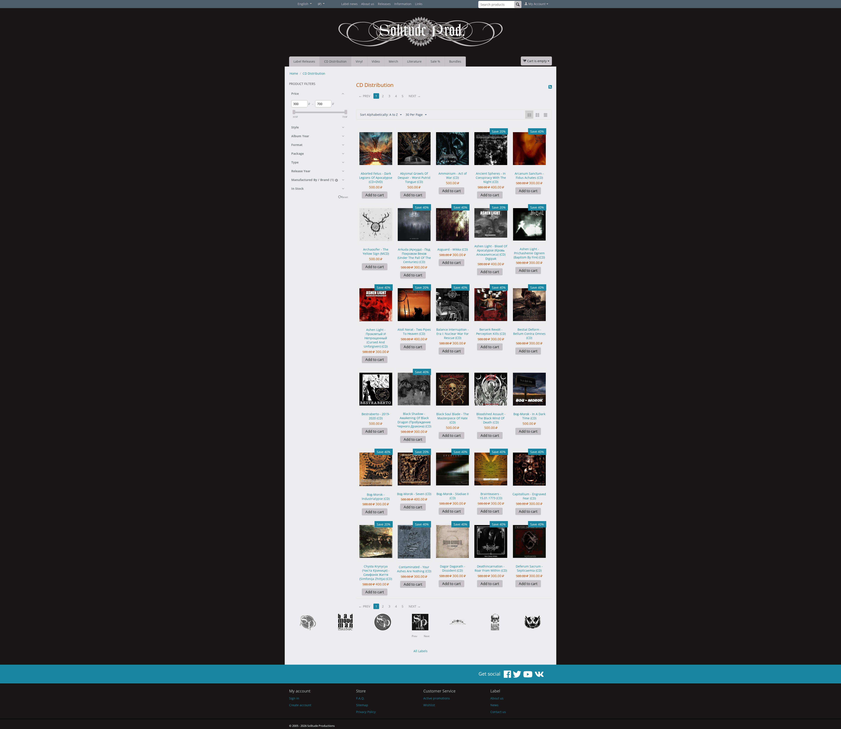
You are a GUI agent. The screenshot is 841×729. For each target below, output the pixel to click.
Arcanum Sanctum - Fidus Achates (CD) (529, 175)
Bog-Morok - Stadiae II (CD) (452, 496)
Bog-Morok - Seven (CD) (414, 494)
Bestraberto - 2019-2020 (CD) (376, 416)
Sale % (435, 61)
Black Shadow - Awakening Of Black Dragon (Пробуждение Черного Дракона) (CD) (414, 420)
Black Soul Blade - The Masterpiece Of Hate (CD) (452, 418)
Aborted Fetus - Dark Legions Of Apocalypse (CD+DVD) (375, 177)
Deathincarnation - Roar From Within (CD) (491, 568)
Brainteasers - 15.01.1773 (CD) (491, 496)
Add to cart (374, 194)
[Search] (517, 4)
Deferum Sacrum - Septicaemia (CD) (529, 568)
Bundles (455, 61)
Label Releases (304, 61)
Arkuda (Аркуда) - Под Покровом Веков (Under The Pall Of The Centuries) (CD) (414, 255)
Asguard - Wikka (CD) (452, 249)
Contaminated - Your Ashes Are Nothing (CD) (414, 569)
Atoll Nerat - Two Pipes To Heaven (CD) (414, 331)
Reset (344, 197)
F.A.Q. (360, 698)
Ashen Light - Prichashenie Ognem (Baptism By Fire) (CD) (529, 253)
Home (294, 73)
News (494, 705)
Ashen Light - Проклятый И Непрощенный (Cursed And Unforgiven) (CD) (376, 338)
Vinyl (359, 61)
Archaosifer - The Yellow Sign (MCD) (376, 251)
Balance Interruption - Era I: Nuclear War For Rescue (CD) (452, 333)
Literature (414, 61)
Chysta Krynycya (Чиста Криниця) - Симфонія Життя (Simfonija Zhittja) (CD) (375, 572)
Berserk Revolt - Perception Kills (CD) (491, 331)
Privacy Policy (366, 712)
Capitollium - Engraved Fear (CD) (529, 496)
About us (367, 4)
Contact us (498, 712)
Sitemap (362, 705)
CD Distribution (335, 61)
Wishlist (429, 705)
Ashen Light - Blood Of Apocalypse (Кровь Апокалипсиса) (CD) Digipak (490, 252)
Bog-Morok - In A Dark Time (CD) (529, 416)
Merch (393, 61)
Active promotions (436, 698)
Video (376, 61)
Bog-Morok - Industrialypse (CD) (376, 496)
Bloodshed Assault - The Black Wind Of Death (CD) (490, 418)
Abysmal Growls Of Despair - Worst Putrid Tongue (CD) (414, 177)
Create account (300, 705)
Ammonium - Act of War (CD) (452, 175)
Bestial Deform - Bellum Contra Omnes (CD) (529, 333)
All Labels (420, 651)
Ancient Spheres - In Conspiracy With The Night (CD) (491, 177)
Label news (349, 4)
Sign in (294, 698)
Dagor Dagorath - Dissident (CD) (452, 568)
